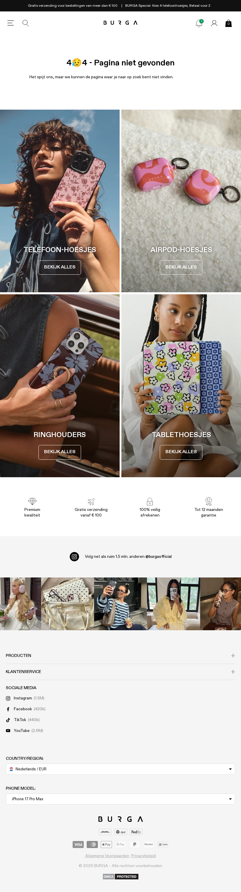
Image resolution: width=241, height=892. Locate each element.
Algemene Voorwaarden (107, 856)
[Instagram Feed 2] (173, 603)
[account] (214, 23)
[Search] (26, 23)
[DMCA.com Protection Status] (120, 877)
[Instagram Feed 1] (120, 603)
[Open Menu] (10, 23)
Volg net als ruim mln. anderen (128, 557)
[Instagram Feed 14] (67, 603)
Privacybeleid (143, 856)
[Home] (121, 23)
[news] (199, 23)
